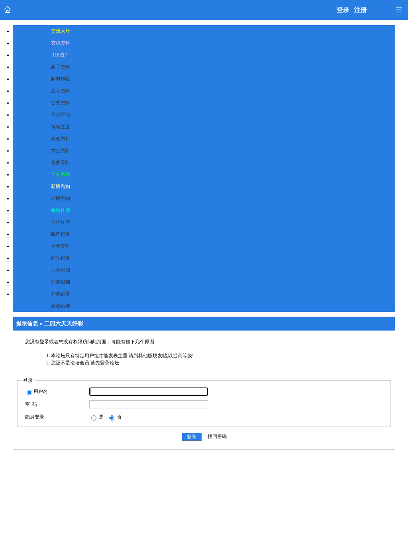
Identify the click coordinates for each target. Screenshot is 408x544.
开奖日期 (60, 282)
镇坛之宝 (60, 126)
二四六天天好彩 (63, 324)
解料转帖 (60, 79)
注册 (360, 9)
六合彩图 (60, 270)
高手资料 (60, 67)
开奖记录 (60, 294)
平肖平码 (60, 114)
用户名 (40, 391)
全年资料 (60, 246)
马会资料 (60, 138)
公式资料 (60, 103)
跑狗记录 (60, 234)
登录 (343, 9)
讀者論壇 (60, 306)
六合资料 (60, 150)
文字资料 (60, 91)
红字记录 (60, 258)
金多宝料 (60, 162)
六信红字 (60, 222)
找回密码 (217, 437)
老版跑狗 (60, 198)
